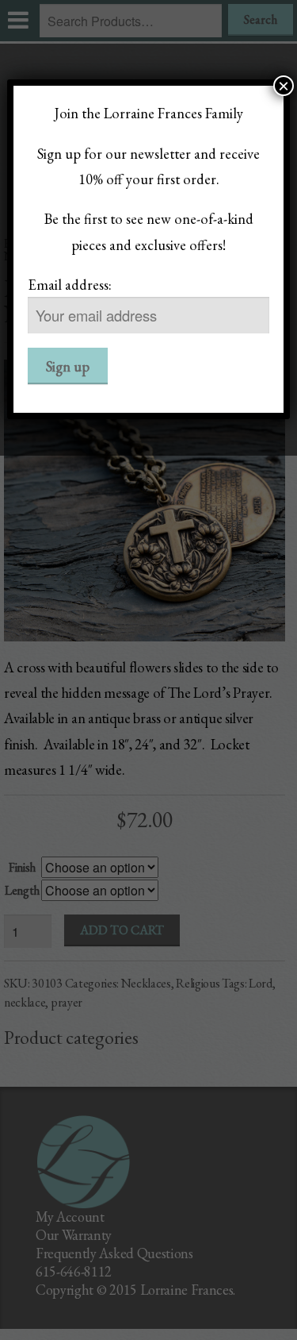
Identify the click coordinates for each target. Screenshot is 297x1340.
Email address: (70, 284)
